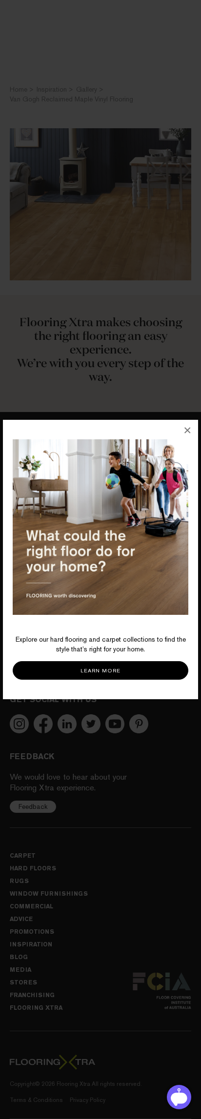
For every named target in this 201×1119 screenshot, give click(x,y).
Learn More (100, 670)
